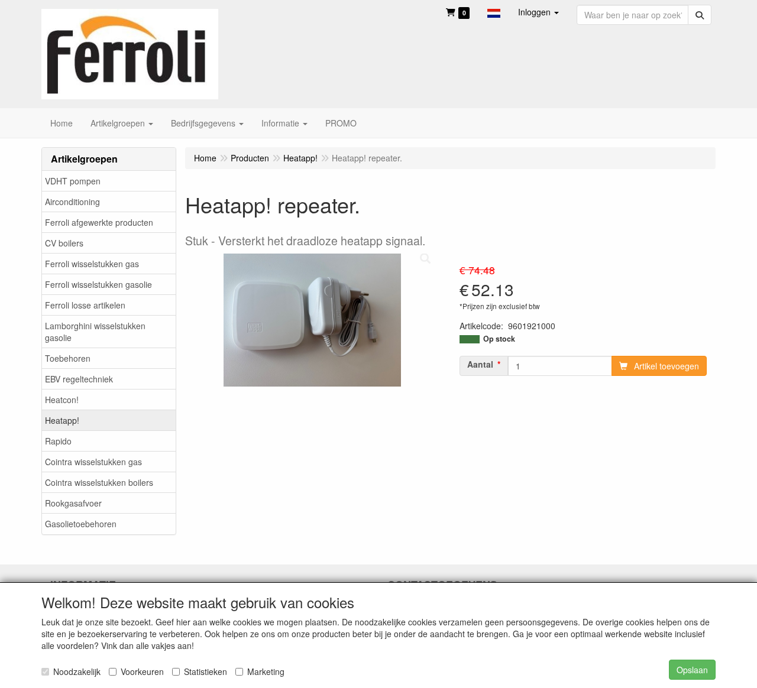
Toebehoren (67, 358)
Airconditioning (72, 201)
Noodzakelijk (77, 671)
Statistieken (205, 671)
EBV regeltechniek (79, 379)
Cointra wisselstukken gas (93, 462)
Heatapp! (62, 420)
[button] (493, 12)
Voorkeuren (142, 671)
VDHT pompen (73, 181)
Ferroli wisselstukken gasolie (98, 284)
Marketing (265, 671)
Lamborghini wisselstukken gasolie (95, 331)
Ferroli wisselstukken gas (92, 264)
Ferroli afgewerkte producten (99, 222)
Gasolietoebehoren (81, 524)
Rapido (58, 441)
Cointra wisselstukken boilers (99, 482)
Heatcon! (62, 399)
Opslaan (692, 670)
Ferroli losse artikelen (85, 305)
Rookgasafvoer (73, 503)
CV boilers (64, 243)
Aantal (480, 364)
